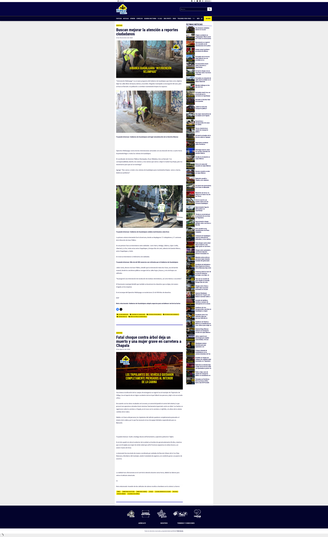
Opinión (132, 18)
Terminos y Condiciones (186, 523)
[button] (149, 112)
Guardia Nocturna (150, 18)
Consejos (139, 18)
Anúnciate (142, 523)
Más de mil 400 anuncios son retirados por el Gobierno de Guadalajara (154, 262)
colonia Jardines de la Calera (163, 491)
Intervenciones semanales (172, 314)
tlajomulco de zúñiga (133, 493)
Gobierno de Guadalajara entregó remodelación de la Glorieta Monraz (154, 137)
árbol (118, 491)
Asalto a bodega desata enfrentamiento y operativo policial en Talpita (151, 437)
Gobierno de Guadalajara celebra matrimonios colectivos (149, 232)
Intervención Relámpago (154, 314)
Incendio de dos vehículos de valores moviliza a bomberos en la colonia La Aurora (154, 486)
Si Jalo (160, 18)
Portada (119, 18)
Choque (151, 491)
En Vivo (208, 18)
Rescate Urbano (121, 493)
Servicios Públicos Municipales (138, 316)
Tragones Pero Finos (184, 18)
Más (198, 18)
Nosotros (164, 523)
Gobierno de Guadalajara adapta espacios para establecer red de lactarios (154, 303)
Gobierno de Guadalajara (138, 314)
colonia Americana (123, 314)
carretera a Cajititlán (128, 491)
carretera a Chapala (141, 491)
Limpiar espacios (122, 316)
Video (174, 18)
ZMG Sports (167, 18)
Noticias (126, 18)
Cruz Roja (175, 491)
